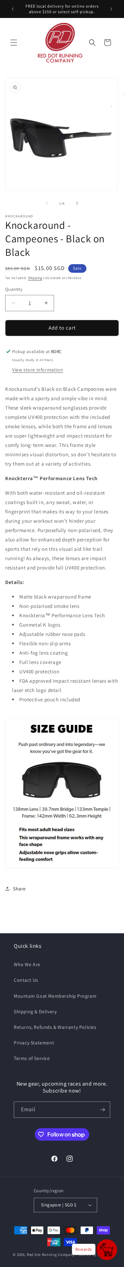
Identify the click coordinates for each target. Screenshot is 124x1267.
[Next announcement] (111, 9)
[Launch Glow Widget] (106, 1249)
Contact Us (26, 980)
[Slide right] (77, 203)
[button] (13, 42)
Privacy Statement (34, 1043)
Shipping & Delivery (35, 1011)
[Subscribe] (102, 1110)
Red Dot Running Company (51, 1254)
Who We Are (27, 964)
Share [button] (19, 889)
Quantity (13, 289)
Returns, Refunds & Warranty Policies (55, 1027)
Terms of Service (32, 1058)
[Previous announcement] (12, 9)
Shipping (35, 278)
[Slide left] (46, 203)
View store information (37, 370)
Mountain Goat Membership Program (55, 996)
